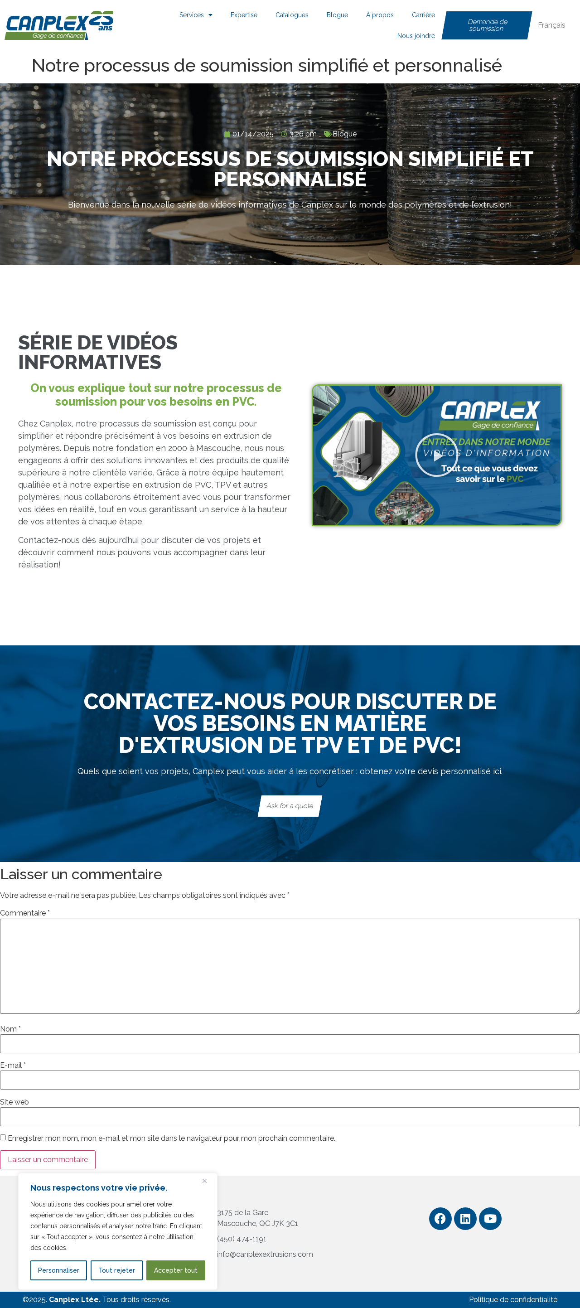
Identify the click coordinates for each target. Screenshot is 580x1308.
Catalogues (292, 15)
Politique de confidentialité (513, 1299)
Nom (10, 1029)
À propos (380, 15)
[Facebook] (440, 1218)
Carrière (423, 15)
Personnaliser (58, 1270)
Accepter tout (176, 1270)
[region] (118, 1231)
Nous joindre (416, 35)
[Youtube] (490, 1218)
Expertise (244, 15)
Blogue (337, 15)
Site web (14, 1102)
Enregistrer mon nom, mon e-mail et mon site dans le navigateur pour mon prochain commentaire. (171, 1138)
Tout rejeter (116, 1270)
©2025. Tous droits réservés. (97, 1299)
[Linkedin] (465, 1218)
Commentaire (25, 913)
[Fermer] (208, 1180)
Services (191, 15)
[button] (436, 455)
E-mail (13, 1065)
